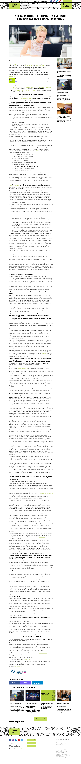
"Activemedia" (19, 748)
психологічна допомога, (62, 706)
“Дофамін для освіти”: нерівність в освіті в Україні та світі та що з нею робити (32, 87)
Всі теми (15, 1)
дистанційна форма (14, 185)
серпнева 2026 (60, 114)
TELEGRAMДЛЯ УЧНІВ (37, 682)
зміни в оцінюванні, (61, 69)
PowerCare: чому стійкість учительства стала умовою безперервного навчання (64, 711)
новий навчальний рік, (46, 703)
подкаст (15, 88)
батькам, (28, 701)
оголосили (36, 150)
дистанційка (42, 536)
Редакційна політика (31, 745)
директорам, (28, 703)
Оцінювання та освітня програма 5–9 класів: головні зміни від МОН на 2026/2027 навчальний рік (64, 74)
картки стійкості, (67, 703)
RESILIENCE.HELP (44, 1)
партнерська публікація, (62, 704)
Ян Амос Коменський (22, 368)
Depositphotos (27, 659)
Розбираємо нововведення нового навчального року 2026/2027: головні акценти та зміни (47, 707)
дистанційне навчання (40, 65)
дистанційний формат (25, 98)
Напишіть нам (66, 1)
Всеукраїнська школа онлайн (46, 493)
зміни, (54, 701)
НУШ (68, 95)
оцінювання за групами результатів (64, 71)
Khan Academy (44, 492)
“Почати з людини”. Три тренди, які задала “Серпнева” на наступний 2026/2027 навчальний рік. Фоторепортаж (64, 119)
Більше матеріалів (40, 718)
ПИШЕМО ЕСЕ (36, 1)
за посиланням (19, 666)
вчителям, (60, 90)
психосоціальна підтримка (62, 707)
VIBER (25, 682)
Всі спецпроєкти (25, 1)
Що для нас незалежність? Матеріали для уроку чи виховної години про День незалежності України (64, 98)
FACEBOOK (15, 682)
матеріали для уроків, (62, 95)
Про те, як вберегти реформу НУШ (21, 90)
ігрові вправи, (60, 93)
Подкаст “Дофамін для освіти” (16, 64)
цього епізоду (28, 65)
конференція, (34, 703)
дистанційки (44, 353)
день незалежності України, (63, 92)
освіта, (31, 704)
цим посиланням (43, 652)
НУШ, (27, 704)
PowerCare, (60, 701)
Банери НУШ (30, 742)
